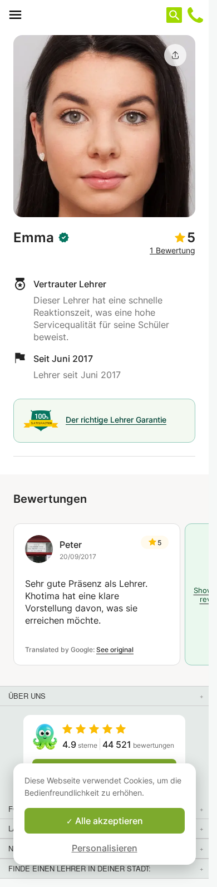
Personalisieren (104, 848)
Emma (33, 237)
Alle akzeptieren (108, 820)
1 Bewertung (172, 250)
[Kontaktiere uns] (195, 15)
